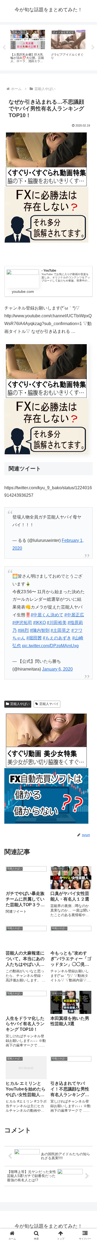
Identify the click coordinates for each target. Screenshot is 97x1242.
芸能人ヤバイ (49, 704)
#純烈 (23, 630)
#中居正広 (74, 615)
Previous (4, 47)
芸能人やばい (20, 704)
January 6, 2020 (57, 669)
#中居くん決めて (47, 615)
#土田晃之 (60, 630)
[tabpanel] (27, 46)
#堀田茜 (34, 638)
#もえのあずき (57, 638)
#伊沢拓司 (22, 622)
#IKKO (39, 622)
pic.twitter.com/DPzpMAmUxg (50, 645)
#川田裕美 (57, 622)
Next (93, 47)
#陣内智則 (40, 630)
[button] (86, 869)
